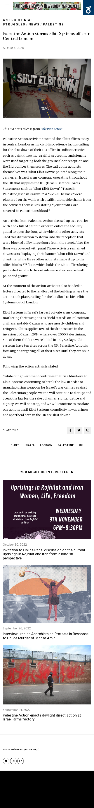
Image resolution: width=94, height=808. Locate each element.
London (46, 445)
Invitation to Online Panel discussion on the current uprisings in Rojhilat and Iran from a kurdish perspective (44, 554)
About (44, 799)
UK (81, 445)
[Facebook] (70, 430)
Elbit (15, 445)
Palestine (53, 24)
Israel (29, 445)
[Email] (87, 430)
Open (88, 9)
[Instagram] (13, 761)
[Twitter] (78, 430)
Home (31, 799)
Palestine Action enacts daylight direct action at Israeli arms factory (42, 717)
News (34, 24)
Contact (60, 799)
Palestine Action (52, 129)
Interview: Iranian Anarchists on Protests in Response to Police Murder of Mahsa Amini (46, 636)
